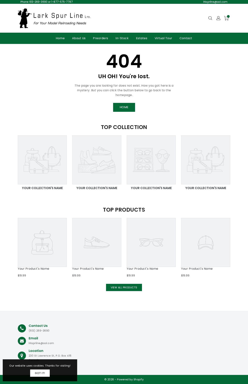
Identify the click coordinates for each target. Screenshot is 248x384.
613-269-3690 (38, 2)
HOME (124, 107)
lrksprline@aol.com (215, 2)
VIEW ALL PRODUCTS (124, 287)
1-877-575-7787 (62, 2)
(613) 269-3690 (39, 330)
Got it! (40, 373)
